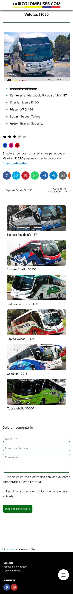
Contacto (8, 562)
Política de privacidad (15, 566)
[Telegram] (53, 175)
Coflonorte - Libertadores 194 (58, 190)
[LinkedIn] (44, 175)
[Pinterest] (25, 175)
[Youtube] (14, 587)
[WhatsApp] (35, 175)
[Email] (63, 175)
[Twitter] (16, 175)
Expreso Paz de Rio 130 (19, 190)
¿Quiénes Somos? (12, 570)
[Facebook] (7, 175)
